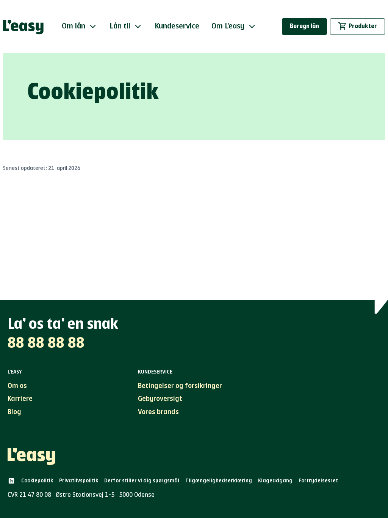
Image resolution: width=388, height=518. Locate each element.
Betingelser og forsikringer (180, 386)
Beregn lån (304, 27)
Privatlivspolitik (78, 480)
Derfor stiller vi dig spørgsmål (141, 480)
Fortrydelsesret (318, 480)
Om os (17, 386)
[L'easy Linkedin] (11, 481)
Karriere (20, 399)
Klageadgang (275, 480)
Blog (14, 412)
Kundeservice (177, 26)
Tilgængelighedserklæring (218, 480)
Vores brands (158, 412)
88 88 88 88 (46, 343)
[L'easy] (23, 26)
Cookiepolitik (37, 480)
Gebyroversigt (160, 399)
